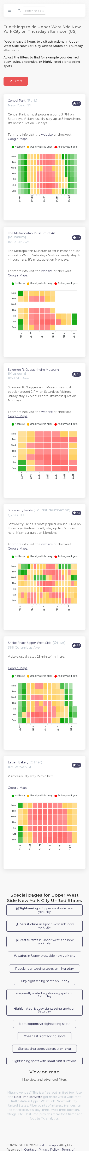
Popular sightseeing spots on (44, 968)
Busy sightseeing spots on (44, 981)
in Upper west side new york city (46, 909)
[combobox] (34, 10)
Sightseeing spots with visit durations (44, 1061)
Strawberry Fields (20, 510)
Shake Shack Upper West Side (30, 642)
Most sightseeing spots (44, 1024)
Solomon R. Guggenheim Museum (33, 369)
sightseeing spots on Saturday (45, 1010)
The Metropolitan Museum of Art (31, 233)
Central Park (16, 100)
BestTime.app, (47, 1145)
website (47, 134)
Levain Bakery (18, 762)
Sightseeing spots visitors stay (44, 1049)
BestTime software (28, 1097)
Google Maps (18, 139)
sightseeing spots (45, 1036)
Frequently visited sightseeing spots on (44, 994)
